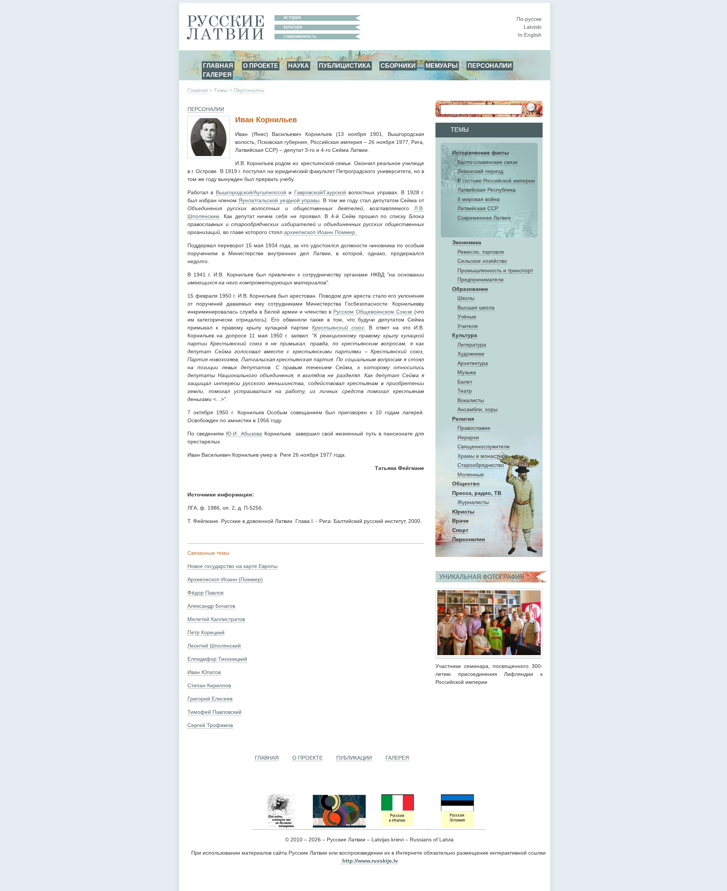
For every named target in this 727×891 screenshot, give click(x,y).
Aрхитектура (472, 363)
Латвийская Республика (486, 190)
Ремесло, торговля (480, 252)
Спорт (460, 530)
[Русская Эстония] (456, 826)
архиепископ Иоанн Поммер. (321, 232)
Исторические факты (480, 153)
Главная (197, 90)
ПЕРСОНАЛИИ (490, 65)
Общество (466, 484)
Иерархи (468, 437)
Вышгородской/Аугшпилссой (251, 192)
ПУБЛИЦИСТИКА (345, 65)
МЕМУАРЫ (442, 65)
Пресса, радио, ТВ (476, 493)
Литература (471, 345)
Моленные (470, 474)
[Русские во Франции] (426, 826)
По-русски (528, 19)
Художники (470, 354)
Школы (465, 298)
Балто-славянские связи (487, 162)
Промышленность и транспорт (495, 270)
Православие (473, 428)
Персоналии (249, 90)
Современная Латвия (484, 218)
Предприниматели (480, 279)
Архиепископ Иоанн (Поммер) (225, 579)
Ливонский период (480, 171)
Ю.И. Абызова (244, 434)
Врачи (460, 521)
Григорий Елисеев (209, 699)
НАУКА (298, 65)
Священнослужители (483, 446)
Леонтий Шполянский (214, 646)
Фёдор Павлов (205, 593)
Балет (464, 382)
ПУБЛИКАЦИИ (354, 758)
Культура (464, 335)
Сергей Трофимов (210, 725)
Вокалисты (470, 400)
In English (529, 35)
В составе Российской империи (496, 181)
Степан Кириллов (209, 685)
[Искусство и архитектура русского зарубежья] (338, 826)
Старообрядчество (480, 465)
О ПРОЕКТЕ (260, 65)
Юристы (463, 512)
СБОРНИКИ (398, 65)
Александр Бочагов (211, 606)
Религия (463, 419)
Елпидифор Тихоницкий (217, 659)
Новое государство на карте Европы (232, 566)
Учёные (466, 317)
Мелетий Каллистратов (216, 619)
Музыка (466, 372)
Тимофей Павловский (214, 712)
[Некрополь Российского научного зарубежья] (281, 826)
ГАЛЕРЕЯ (217, 74)
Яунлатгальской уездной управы (279, 200)
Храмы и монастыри (482, 456)
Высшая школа (476, 307)
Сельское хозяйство (482, 261)
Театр (464, 391)
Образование (470, 289)
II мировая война (478, 199)
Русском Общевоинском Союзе (373, 312)
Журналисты (473, 502)
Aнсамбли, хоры (477, 409)
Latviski (532, 27)
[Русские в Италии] (397, 826)
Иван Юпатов (204, 672)
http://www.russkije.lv (370, 861)
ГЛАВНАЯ (218, 65)
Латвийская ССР (477, 208)
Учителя (467, 326)
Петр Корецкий (206, 632)
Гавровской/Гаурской (320, 192)
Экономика (466, 242)
